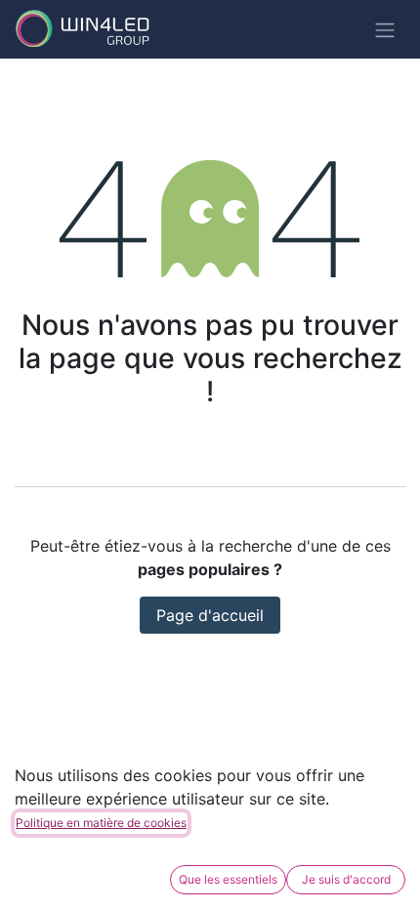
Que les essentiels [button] (228, 879)
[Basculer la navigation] (384, 29)
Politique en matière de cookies (101, 822)
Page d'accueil (210, 615)
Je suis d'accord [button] (346, 879)
